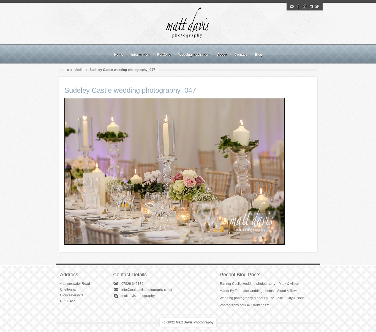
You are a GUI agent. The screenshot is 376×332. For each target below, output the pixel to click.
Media (79, 70)
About (222, 54)
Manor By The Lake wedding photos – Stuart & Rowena (261, 291)
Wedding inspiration (193, 54)
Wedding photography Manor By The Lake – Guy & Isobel (263, 298)
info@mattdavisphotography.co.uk (146, 290)
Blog (258, 54)
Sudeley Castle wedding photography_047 (130, 90)
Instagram (304, 6)
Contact (241, 54)
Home (118, 54)
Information (140, 54)
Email (292, 6)
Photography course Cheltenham (244, 305)
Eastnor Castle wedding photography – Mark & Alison (259, 284)
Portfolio (163, 54)
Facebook (298, 6)
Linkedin (311, 6)
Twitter (317, 6)
